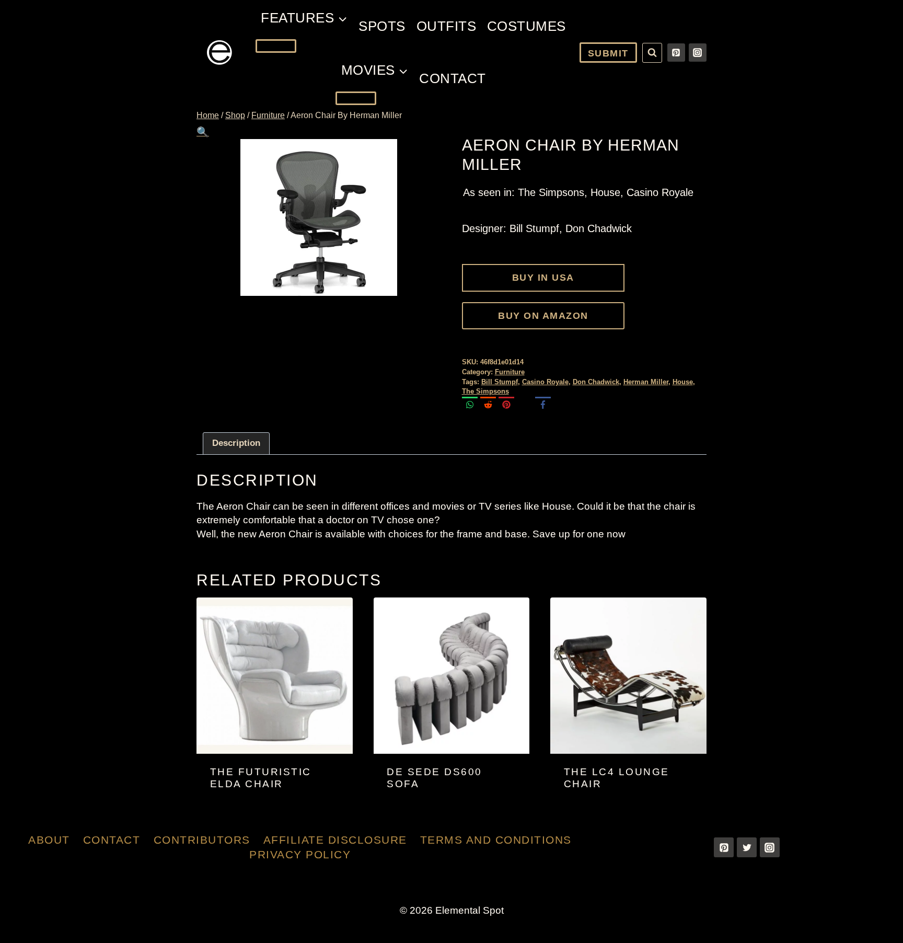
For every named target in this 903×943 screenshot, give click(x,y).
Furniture (510, 372)
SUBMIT (608, 53)
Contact (452, 78)
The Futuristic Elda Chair (260, 777)
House (683, 382)
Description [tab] (236, 443)
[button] (202, 131)
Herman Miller (645, 382)
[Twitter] (747, 847)
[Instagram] (698, 52)
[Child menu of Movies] (355, 98)
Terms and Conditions (496, 840)
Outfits (446, 26)
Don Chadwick (596, 382)
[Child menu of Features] (276, 46)
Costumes (526, 26)
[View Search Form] (652, 53)
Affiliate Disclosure (335, 840)
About (49, 840)
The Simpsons (485, 391)
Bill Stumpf (499, 382)
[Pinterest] (676, 52)
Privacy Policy (300, 854)
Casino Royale (545, 382)
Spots (382, 26)
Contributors (202, 840)
